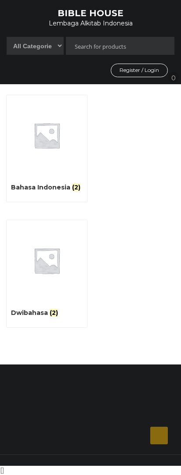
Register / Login (139, 70)
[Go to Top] (159, 435)
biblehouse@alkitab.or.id (57, 436)
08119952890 (41, 412)
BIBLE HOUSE (90, 13)
